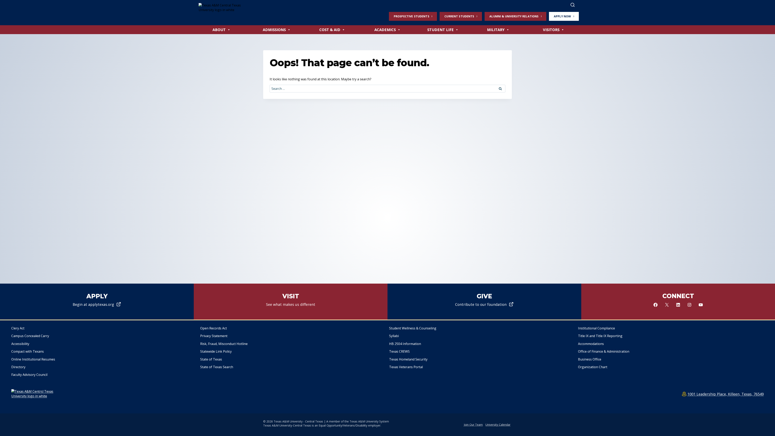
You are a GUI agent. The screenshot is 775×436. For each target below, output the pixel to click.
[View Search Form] (572, 5)
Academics (385, 29)
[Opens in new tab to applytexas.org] (97, 302)
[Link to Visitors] (291, 302)
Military (496, 29)
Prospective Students (411, 16)
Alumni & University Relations (513, 16)
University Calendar (497, 425)
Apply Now (562, 16)
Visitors (551, 29)
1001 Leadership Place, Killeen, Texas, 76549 (725, 394)
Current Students (459, 16)
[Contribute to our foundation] (484, 302)
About (219, 29)
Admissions (274, 29)
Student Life (440, 29)
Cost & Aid (329, 29)
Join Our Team (473, 425)
